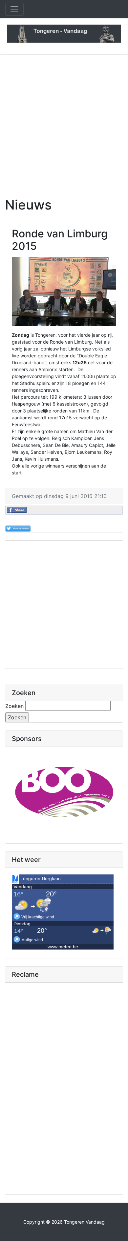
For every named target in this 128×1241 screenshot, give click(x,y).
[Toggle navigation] (14, 9)
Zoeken (14, 706)
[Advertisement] (64, 122)
